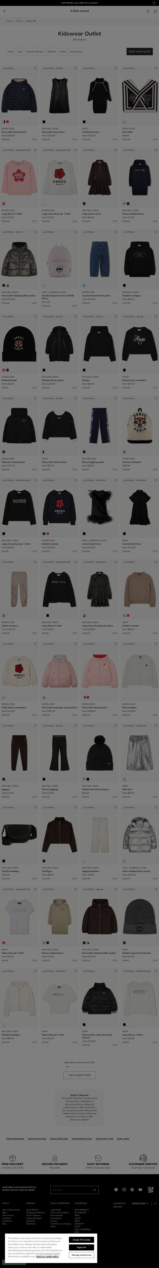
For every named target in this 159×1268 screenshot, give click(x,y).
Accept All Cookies (81, 1240)
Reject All (81, 1247)
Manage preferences (81, 1255)
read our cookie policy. (47, 1256)
